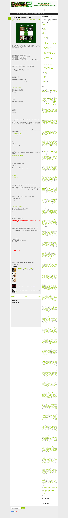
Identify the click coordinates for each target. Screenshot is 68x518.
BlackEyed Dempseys (45, 124)
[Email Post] (12, 264)
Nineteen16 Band (47, 289)
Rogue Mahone (53, 328)
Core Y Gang (46, 165)
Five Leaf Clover (47, 198)
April (44, 78)
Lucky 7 (51, 265)
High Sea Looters (50, 223)
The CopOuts (54, 384)
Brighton (53, 131)
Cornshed (55, 165)
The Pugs (47, 431)
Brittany (50, 133)
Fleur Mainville (49, 199)
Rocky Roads (51, 327)
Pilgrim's (54, 306)
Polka (43, 312)
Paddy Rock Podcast (49, 300)
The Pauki (55, 427)
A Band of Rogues (53, 92)
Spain (52, 351)
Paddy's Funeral (49, 301)
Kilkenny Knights (52, 244)
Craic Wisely (49, 167)
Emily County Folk (47, 187)
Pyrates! (52, 317)
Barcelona (56, 109)
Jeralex (54, 236)
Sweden (55, 360)
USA (36, 20)
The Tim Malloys (52, 449)
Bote (51, 130)
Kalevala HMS (49, 241)
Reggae (51, 322)
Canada (24, 19)
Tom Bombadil (54, 460)
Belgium (51, 115)
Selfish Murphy (49, 338)
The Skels (48, 441)
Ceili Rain (47, 145)
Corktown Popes (51, 165)
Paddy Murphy (52, 299)
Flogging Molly (54, 199)
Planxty (55, 310)
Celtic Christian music (54, 146)
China (54, 157)
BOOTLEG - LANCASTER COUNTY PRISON (50, 59)
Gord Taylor (54, 211)
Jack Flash (46, 234)
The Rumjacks (55, 437)
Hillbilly (44, 224)
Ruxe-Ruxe (47, 332)
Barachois (53, 108)
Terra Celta (46, 365)
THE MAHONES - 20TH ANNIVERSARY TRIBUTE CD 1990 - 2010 (25, 268)
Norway (52, 290)
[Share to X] (16, 264)
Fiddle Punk (43, 193)
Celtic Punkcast (47, 152)
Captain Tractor (44, 142)
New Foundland (53, 287)
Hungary (43, 226)
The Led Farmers (49, 415)
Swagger (52, 360)
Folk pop (50, 200)
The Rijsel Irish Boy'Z (49, 435)
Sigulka (54, 343)
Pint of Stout (50, 307)
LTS (49, 265)
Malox (47, 267)
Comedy (55, 161)
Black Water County (53, 123)
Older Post (39, 296)
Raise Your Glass (54, 319)
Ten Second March (51, 364)
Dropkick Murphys (51, 179)
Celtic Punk (31, 19)
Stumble (30, 262)
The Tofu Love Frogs (45, 450)
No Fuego (50, 289)
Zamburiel (49, 482)
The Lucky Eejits (44, 417)
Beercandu (47, 114)
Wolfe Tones (48, 480)
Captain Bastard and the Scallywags (49, 140)
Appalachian (45, 99)
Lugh (43, 266)
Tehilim (55, 363)
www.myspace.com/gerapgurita (16, 233)
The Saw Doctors (54, 438)
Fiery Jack (56, 193)
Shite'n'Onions (44, 343)
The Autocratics (53, 366)
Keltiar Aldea (55, 242)
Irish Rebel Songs (49, 232)
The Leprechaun (55, 415)
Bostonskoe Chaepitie (47, 130)
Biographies (55, 120)
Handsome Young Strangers (53, 219)
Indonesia (21, 20)
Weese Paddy (44, 474)
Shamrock (50, 340)
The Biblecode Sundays (48, 372)
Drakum (46, 178)
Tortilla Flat (43, 462)
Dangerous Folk (52, 170)
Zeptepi (55, 482)
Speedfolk (45, 352)
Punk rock (44, 317)
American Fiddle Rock (50, 97)
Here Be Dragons (54, 222)
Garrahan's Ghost (49, 208)
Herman (43, 223)
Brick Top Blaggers (47, 131)
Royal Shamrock (49, 330)
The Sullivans (47, 446)
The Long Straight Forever (53, 416)
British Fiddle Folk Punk (53, 132)
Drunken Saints (48, 181)
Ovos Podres (46, 297)
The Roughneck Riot (49, 436)
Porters (46, 312)
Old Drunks (52, 295)
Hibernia (46, 223)
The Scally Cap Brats (44, 439)
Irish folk (55, 231)
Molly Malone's (45, 278)
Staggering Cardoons (53, 354)
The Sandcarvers (50, 438)
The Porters (46, 430)
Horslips (49, 225)
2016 (44, 28)
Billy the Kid (51, 120)
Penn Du (44, 306)
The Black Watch (55, 373)
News (46, 288)
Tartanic (50, 363)
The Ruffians (51, 437)
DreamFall (49, 178)
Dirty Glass (44, 177)
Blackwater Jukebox (44, 125)
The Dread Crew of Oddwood (50, 393)
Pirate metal (55, 308)
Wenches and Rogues (50, 474)
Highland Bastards (55, 223)
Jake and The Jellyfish (54, 234)
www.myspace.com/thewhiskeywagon (17, 155)
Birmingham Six (45, 121)
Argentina (51, 100)
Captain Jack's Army (53, 141)
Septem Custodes (54, 338)
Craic (56, 166)
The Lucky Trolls (54, 417)
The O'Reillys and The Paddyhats (50, 426)
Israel (55, 233)
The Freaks (47, 403)
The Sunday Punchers (52, 446)
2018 (44, 25)
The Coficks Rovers (53, 383)
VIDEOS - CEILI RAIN (47, 67)
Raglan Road (55, 318)
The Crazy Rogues (49, 385)
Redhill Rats (48, 322)
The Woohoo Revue (48, 457)
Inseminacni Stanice (54, 230)
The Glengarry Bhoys (52, 404)
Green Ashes (47, 213)
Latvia (54, 253)
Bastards (55, 111)
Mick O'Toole (47, 275)
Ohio (45, 295)
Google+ (26, 262)
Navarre (43, 286)
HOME (12, 13)
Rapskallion (46, 320)
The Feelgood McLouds (45, 399)
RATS (56, 320)
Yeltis (42, 482)
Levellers (50, 258)
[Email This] (14, 264)
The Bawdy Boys (44, 371)
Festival (48, 192)
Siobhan (46, 344)
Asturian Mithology (51, 101)
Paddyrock (53, 301)
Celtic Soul (43, 155)
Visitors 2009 (54, 472)
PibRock (51, 306)
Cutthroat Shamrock (51, 169)
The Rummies (45, 438)
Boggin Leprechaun (48, 129)
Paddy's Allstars (44, 301)
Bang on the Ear (45, 108)
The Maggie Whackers (45, 418)
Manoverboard (44, 268)
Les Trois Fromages (54, 257)
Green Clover (51, 213)
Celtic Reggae (52, 152)
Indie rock (43, 230)
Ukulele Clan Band (48, 468)
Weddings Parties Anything (54, 473)
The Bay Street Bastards (50, 371)
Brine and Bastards (47, 132)
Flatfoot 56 (45, 199)
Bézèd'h (43, 119)
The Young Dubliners (48, 458)
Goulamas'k (43, 212)
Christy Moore (49, 158)
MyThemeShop (21, 515)
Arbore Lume (52, 99)
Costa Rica (46, 166)
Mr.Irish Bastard (53, 280)
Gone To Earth (51, 211)
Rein (56, 322)
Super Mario (48, 360)
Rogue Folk (49, 328)
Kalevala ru (53, 241)
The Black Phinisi (53, 372)
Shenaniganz (55, 342)
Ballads (49, 107)
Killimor (56, 244)
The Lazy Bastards (44, 415)
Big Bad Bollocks (47, 119)
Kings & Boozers (44, 246)
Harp (48, 221)
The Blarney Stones (44, 374)
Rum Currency (48, 331)
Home (26, 296)
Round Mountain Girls (54, 329)
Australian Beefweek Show (54, 103)
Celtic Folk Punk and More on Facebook (48, 490)
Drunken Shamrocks (53, 181)
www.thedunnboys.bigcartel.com (16, 135)
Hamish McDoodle (47, 219)
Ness (55, 286)
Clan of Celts (47, 159)
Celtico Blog (52, 155)
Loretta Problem (53, 263)
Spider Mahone (49, 352)
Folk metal (45, 200)
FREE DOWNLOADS (22, 13)
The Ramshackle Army (51, 432)
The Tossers (44, 451)
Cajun (55, 136)
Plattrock (47, 311)
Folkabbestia (54, 201)
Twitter (22, 262)
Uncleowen (55, 469)
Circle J (55, 158)
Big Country (51, 119)
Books (43, 130)
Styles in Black (44, 360)
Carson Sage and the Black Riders (53, 143)
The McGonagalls (53, 419)
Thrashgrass (53, 458)
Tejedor (43, 364)
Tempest (46, 364)
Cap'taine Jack (27, 19)
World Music (44, 481)
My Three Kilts (50, 284)
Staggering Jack (44, 355)
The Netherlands (48, 425)
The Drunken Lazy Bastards (51, 395)
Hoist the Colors (47, 224)
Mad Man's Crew (50, 266)
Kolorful (50, 247)
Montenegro (53, 278)
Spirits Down (43, 353)
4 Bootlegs (53, 90)
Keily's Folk (51, 242)
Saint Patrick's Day (46, 333)
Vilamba (51, 471)
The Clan (50, 381)
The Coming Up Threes (49, 384)
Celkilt (50, 145)
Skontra (43, 348)
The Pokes (54, 429)
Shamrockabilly (54, 340)
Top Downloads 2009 (53, 461)
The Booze (55, 375)
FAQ (44, 63)
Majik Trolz (55, 266)
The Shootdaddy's (54, 440)
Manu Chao (47, 268)
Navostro (46, 286)
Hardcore (55, 220)
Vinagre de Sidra (44, 472)
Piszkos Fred (43, 310)
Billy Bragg (45, 120)
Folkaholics (47, 202)
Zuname (45, 483)
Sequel (43, 339)
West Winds (55, 474)
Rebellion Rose (44, 322)
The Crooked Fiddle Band (52, 386)
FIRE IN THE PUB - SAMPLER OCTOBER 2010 (22, 17)
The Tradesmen (53, 451)
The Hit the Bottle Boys (46, 408)
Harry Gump (51, 221)
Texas (52, 365)
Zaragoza (52, 482)
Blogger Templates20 (48, 515)
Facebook (17, 262)
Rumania (52, 331)
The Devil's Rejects (25, 20)
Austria (44, 104)
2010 (44, 36)
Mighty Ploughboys (49, 276)
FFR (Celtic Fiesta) (52, 192)
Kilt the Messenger (53, 245)
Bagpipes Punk (52, 104)
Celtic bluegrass (49, 146)
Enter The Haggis (49, 188)
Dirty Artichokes (50, 176)
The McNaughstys (48, 420)
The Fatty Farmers (53, 398)
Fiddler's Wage (52, 193)
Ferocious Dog (44, 192)
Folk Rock (43, 201)
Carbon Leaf (43, 143)
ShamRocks (47, 341)
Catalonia (49, 144)
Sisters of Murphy (53, 344)
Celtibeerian (43, 146)
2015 (44, 29)
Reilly (54, 322)
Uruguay (44, 470)
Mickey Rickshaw (52, 275)
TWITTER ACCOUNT (47, 51)
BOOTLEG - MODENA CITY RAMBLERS (49, 54)
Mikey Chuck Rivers (54, 276)
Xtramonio (55, 481)
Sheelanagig (47, 342)
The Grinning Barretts (44, 407)
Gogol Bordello (46, 211)
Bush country (49, 135)
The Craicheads (44, 385)
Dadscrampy (47, 170)
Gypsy (50, 216)
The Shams (54, 439)
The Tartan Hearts (47, 448)
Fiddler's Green (48, 193)
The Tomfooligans (55, 450)
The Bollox (51, 375)
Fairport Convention (49, 190)
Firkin (51, 197)
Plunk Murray (50, 311)
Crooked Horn (54, 168)
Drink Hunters (55, 178)
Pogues (53, 311)
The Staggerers (54, 442)
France (15, 20)
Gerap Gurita (18, 20)
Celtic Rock (34, 19)
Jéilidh (51, 236)
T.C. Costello (44, 362)
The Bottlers (50, 376)
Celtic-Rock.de (48, 155)
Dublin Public (47, 182)
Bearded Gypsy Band (49, 113)
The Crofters (53, 385)
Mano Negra (54, 267)
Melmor (50, 273)
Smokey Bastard (45, 349)
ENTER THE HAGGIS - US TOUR (20, 273)
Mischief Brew (43, 277)
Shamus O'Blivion (52, 341)
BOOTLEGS (31, 13)
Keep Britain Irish (48, 242)
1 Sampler (22, 19)
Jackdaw (50, 234)
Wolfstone (56, 480)
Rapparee (43, 320)
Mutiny (43, 284)
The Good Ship (52, 405)
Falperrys (43, 191)
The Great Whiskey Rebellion (48, 406)
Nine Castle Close (51, 288)
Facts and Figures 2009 (52, 189)
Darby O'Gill (46, 171)
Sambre (53, 334)
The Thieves (47, 449)
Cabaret (56, 135)
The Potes (50, 430)
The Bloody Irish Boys (50, 374)
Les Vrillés (44, 258)
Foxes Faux (43, 204)
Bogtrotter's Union (54, 129)
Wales (45, 473)
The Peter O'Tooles (48, 428)
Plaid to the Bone (51, 310)
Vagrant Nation (51, 470)
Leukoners (47, 258)
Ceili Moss (44, 145)
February (45, 81)
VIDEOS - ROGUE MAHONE (48, 52)
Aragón (48, 99)
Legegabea (48, 254)
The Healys (55, 407)
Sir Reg (49, 344)
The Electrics (53, 397)
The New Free (53, 425)
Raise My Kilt (49, 319)
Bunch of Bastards (45, 135)
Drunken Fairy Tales (51, 180)
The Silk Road (44, 441)
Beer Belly (54, 113)
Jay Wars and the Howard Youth (46, 236)
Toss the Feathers (48, 462)
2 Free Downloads (54, 89)
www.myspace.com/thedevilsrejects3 (17, 206)
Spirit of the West (54, 352)
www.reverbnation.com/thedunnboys (17, 134)
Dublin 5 (43, 182)
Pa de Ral (53, 297)
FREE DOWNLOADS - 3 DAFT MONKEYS (49, 53)
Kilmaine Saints (45, 245)
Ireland (44, 231)
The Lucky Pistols (49, 417)
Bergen (43, 118)
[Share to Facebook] (17, 264)
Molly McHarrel (49, 278)
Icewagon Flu (48, 226)
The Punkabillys (51, 431)
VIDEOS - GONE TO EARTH (48, 58)
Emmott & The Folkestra (53, 187)
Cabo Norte (44, 136)
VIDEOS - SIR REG (46, 44)
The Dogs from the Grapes (50, 392)
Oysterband (49, 297)
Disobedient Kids (49, 177)
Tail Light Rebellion (53, 362)
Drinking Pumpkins (45, 179)
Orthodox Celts (46, 296)
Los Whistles (51, 264)
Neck (53, 286)
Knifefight (47, 247)
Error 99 (54, 188)
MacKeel (46, 266)
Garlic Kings (44, 208)
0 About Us (43, 88)
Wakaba (43, 473)
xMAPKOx (52, 481)
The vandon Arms (46, 453)
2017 (44, 27)
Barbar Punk (46, 109)
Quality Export (55, 317)
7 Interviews (52, 91)
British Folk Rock (46, 133)
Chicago (49, 157)
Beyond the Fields (53, 118)
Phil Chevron (47, 306)
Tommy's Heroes (44, 461)
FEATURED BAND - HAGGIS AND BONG (49, 64)
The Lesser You (34, 20)
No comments (17, 21)
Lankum (50, 253)
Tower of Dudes (53, 462)
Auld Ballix (53, 102)
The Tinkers (55, 449)
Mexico (50, 274)
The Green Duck (54, 406)
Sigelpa (50, 343)
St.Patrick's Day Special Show (46, 354)
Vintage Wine (50, 472)
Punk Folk (55, 316)
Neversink (49, 287)
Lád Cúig (51, 252)
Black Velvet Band (47, 123)
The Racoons (55, 431)
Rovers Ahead (44, 330)
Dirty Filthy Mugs (55, 176)
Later (52, 253)
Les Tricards (49, 257)
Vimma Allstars (54, 471)
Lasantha (30, 515)
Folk (42, 200)
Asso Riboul (46, 101)
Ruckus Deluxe (53, 330)
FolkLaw (55, 202)
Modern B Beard (55, 277)
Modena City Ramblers (49, 277)
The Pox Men (53, 430)
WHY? (45, 69)
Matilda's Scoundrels (53, 269)
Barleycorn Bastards (51, 110)
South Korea (48, 351)
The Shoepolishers (48, 440)
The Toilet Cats (50, 450)
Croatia (51, 168)
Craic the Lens (45, 167)
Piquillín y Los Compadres (46, 308)
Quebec (44, 318)
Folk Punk (53, 200)
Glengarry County (51, 210)
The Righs (44, 435)
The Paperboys (51, 427)
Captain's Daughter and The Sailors (51, 142)
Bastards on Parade (45, 112)
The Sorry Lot (51, 441)
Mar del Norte (51, 268)
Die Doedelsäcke (45, 176)
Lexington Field (55, 258)
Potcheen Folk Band (54, 312)
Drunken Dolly (46, 180)
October (45, 39)
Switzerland (43, 361)
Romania (46, 329)
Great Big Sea (47, 212)
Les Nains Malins (48, 256)
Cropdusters (43, 169)
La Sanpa (44, 252)
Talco (43, 363)
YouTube (16, 511)
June (44, 76)
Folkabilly (43, 202)
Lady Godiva (54, 252)
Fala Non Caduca (55, 190)
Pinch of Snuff (46, 307)
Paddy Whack (55, 300)
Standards (48, 355)
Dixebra (53, 177)
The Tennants (43, 449)
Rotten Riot (49, 329)
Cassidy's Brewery (45, 144)
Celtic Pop (45, 151)
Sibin (47, 343)
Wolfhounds (52, 480)
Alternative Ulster (44, 97)
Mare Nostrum (55, 268)
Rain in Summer (45, 319)
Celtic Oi (56, 150)
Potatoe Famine (50, 312)
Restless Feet (54, 323)
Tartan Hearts (46, 363)
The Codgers (48, 383)
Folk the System (50, 201)
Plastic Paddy (43, 311)
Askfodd (43, 101)
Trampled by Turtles (47, 463)
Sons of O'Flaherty (53, 350)
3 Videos (46, 90)
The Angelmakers (49, 366)
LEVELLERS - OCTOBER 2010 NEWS (49, 68)
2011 (43, 34)
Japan (48, 235)
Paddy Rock (44, 493)
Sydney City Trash (49, 361)
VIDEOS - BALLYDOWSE (47, 71)
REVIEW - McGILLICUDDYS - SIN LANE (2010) (50, 49)
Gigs (47, 210)
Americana (46, 98)
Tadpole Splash (49, 362)
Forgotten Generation (45, 203)
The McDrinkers (48, 419)
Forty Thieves (50, 203)
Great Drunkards (52, 212)
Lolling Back (46, 262)
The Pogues (50, 429)
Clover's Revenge (51, 160)
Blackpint (50, 124)
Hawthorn (55, 221)
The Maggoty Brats (52, 418)
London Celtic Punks (51, 262)
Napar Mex (50, 285)
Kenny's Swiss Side (50, 243)
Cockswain (55, 160)
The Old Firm (46, 427)
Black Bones (47, 122)
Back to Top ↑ (34, 516)
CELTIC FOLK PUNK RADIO (41, 13)
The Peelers (43, 428)
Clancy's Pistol (52, 159)
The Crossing (48, 387)
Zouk (42, 483)
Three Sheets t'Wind (54, 459)
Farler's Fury (49, 191)
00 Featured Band (49, 88)
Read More (34, 270)
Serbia (45, 339)
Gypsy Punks (54, 216)
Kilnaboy (49, 245)
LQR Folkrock (46, 265)
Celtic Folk (54, 147)
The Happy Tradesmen (51, 407)
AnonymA (54, 98)
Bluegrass (55, 126)
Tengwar (55, 364)
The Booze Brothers (44, 376)
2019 (44, 24)
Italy (43, 234)
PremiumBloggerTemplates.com (36, 515)
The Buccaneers (48, 377)
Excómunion (46, 189)
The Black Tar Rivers (49, 373)
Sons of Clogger (48, 350)
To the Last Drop (49, 460)
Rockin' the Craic (47, 327)
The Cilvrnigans (46, 381)
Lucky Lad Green (55, 265)
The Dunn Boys (30, 20)
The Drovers (53, 394)
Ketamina (43, 244)
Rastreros (50, 320)
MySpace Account (54, 284)
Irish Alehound (47, 231)
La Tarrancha (47, 252)
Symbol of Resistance (54, 361)
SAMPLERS (16, 13)
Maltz (50, 267)
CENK (55, 155)
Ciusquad (43, 159)
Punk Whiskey (48, 317)
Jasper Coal (52, 235)
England (37, 19)
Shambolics (46, 340)
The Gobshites (47, 405)
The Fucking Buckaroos (52, 403)
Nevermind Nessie (44, 287)
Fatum (53, 191)
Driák (51, 178)
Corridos (43, 166)
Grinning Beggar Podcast (50, 215)
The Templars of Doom (53, 448)
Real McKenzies (50, 321)
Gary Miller (53, 208)
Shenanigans (51, 342)
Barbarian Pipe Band (51, 109)
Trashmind (55, 463)
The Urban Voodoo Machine (50, 452)
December (45, 37)
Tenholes (43, 365)
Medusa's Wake (46, 273)
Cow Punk (53, 166)
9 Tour (48, 92)
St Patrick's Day (49, 353)
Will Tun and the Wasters (48, 479)
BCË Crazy (51, 112)
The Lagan (46, 414)
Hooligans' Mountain (44, 225)
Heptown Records (44, 222)
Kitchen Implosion (50, 246)
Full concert (49, 205)
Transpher (51, 463)
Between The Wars (47, 118)
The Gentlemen (47, 404)
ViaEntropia (47, 471)
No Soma (53, 289)
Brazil (55, 130)
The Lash (55, 414)
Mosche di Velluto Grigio (53, 279)
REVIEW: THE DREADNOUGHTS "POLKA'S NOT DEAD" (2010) (24, 289)
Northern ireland (47, 290)
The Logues (47, 416)
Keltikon (46, 243)
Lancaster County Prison (45, 253)
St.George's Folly (54, 353)
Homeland (55, 224)
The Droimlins (49, 394)
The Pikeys (53, 428)
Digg (33, 262)
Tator (52, 363)
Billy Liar (49, 120)
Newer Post (12, 296)
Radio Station (51, 318)
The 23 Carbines (44, 366)
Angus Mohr (50, 98)
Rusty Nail (43, 332)
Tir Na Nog (44, 460)
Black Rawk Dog (51, 122)
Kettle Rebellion (47, 244)
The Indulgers (54, 409)
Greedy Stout (43, 213)
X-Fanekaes (48, 481)
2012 (44, 33)
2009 (44, 83)
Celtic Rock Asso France (50, 154)
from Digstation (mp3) (15, 177)
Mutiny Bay (46, 284)
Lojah (43, 262)
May (44, 77)
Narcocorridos (54, 285)
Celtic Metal (51, 150)
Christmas (45, 158)
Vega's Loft (43, 471)
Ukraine (43, 468)
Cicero (52, 158)
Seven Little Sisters (50, 339)
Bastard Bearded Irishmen (49, 111)
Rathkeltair (53, 320)
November (45, 38)
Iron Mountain (49, 233)
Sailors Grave (50, 332)
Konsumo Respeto (54, 247)
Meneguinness (46, 274)
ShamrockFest (44, 341)
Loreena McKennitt (47, 263)
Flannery (51, 198)
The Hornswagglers (52, 408)
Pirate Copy (52, 308)
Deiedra (55, 172)
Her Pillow (49, 222)
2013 (44, 32)
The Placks (46, 429)
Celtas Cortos (54, 145)
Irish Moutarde (44, 232)
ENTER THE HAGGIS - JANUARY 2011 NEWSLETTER (23, 278)
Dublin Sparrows (52, 182)
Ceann (56, 144)
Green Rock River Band (45, 214)
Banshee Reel (49, 108)
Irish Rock (54, 232)
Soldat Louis (53, 349)
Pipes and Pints (55, 307)
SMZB (50, 349)
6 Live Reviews (48, 91)
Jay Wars (55, 235)
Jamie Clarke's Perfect (44, 235)
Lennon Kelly (53, 254)
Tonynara (48, 461)
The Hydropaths (50, 409)
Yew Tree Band (45, 482)
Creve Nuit (48, 168)
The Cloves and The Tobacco (51, 382)
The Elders (49, 397)
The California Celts (53, 377)
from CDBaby (14, 173)
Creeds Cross (53, 167)
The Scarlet (49, 439)
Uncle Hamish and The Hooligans (49, 469)
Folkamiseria (51, 202)
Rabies (47, 318)
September (45, 72)
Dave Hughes (54, 171)
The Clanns (53, 381)
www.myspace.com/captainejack (16, 87)
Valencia (55, 470)
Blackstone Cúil (54, 124)
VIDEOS (27, 13)
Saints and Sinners (52, 333)
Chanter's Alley (44, 156)
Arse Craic (55, 100)
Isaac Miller (53, 233)
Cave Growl (53, 144)
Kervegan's (55, 243)
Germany (50, 209)
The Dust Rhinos (53, 396)
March (45, 80)
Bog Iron (44, 129)
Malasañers (43, 267)
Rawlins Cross (45, 321)
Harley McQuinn (44, 221)
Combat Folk (51, 161)
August (45, 73)
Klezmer (55, 246)
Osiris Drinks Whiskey (52, 296)
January (45, 82)
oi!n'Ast (49, 295)
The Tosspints (49, 451)
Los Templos (46, 264)
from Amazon (14, 175)
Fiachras (56, 192)
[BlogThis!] (15, 264)
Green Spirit (51, 214)
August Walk (50, 102)
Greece (56, 212)
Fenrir (55, 191)
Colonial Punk (47, 161)
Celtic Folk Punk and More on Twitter (48, 491)
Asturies (55, 101)
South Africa (44, 351)
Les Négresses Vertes (53, 256)
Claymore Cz (46, 160)
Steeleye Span (52, 355)
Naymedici (50, 286)
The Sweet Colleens (50, 447)
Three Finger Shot (48, 459)
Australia (47, 103)
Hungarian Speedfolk (53, 225)
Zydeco (48, 483)
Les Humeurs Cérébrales (52, 255)
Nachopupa (46, 285)
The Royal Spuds (47, 437)
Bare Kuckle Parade (45, 110)
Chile (51, 157)
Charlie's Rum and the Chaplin (51, 156)
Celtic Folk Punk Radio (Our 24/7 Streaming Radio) (50, 487)
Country (50, 166)
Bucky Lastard (48, 134)
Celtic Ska (55, 154)
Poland (56, 311)
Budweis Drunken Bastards (54, 134)
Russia (55, 331)
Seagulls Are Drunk (44, 338)
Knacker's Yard (44, 247)
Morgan (49, 279)
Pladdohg (47, 310)
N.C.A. (43, 285)
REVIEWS (35, 13)
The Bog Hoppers (47, 375)
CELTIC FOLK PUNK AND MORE (33, 514)
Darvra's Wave (50, 171)
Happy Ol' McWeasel (46, 220)
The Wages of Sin (52, 453)
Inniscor (51, 230)
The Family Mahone (47, 398)
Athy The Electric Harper (45, 102)
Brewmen (43, 131)
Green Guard (55, 213)
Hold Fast (52, 224)
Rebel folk (54, 321)
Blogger (50, 20)
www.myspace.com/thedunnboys (16, 133)
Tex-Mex (50, 365)
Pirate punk (48, 309)
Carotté (47, 143)
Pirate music (44, 309)
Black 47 (53, 121)
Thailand (55, 365)
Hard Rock (51, 220)
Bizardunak (49, 121)
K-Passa (45, 241)
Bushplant (53, 135)
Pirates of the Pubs (54, 309)
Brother (53, 133)
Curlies (47, 169)
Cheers (46, 157)
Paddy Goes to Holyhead (51, 298)
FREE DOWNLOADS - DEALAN (48, 66)
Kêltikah (44, 243)
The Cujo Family (53, 387)
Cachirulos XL (48, 136)
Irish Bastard (51, 231)
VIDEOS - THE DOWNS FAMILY (48, 46)
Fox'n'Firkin (54, 203)
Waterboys (48, 473)
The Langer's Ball (51, 414)
